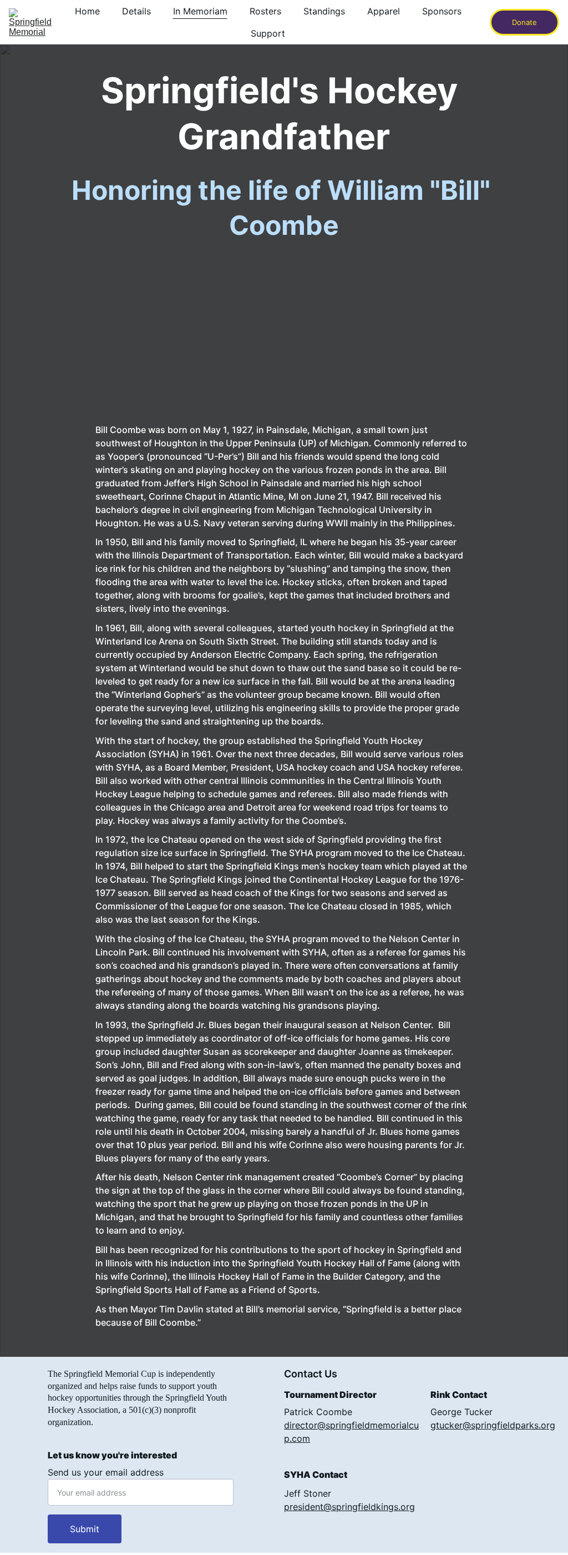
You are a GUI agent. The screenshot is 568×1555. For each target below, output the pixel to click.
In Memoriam (200, 11)
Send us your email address (106, 1472)
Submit (84, 1528)
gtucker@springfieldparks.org (492, 1425)
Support (268, 33)
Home (87, 11)
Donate (524, 22)
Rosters (265, 11)
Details (136, 11)
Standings (324, 11)
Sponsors (442, 11)
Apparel (383, 11)
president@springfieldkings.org (349, 1506)
